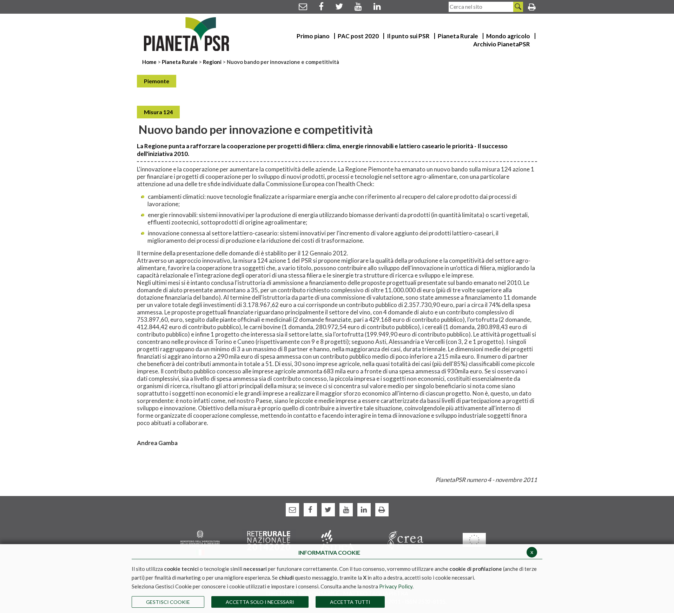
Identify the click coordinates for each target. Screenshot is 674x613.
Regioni (213, 62)
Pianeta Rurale (180, 62)
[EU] (474, 539)
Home (150, 62)
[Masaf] (200, 542)
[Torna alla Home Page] (186, 34)
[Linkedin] (377, 6)
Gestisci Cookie (168, 602)
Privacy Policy (395, 586)
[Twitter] (339, 6)
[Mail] (303, 6)
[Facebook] (321, 6)
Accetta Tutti (350, 602)
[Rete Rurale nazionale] (269, 539)
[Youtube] (358, 6)
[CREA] (405, 539)
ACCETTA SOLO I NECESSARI (260, 602)
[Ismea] (337, 539)
